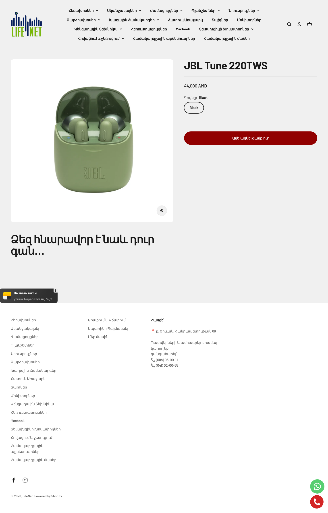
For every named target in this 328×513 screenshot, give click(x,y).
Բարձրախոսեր (81, 20)
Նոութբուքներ (242, 10)
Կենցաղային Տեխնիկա (96, 29)
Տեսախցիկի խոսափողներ (224, 29)
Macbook (183, 29)
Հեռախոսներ (81, 10)
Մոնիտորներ (249, 20)
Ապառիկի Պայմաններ (108, 328)
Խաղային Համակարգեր (132, 20)
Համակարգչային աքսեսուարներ (164, 38)
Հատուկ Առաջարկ (185, 20)
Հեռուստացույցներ (149, 29)
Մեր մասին (98, 336)
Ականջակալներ (122, 10)
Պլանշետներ (203, 10)
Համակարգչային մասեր (227, 38)
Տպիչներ (220, 20)
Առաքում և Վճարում (107, 320)
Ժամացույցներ (164, 10)
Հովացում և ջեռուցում (99, 38)
